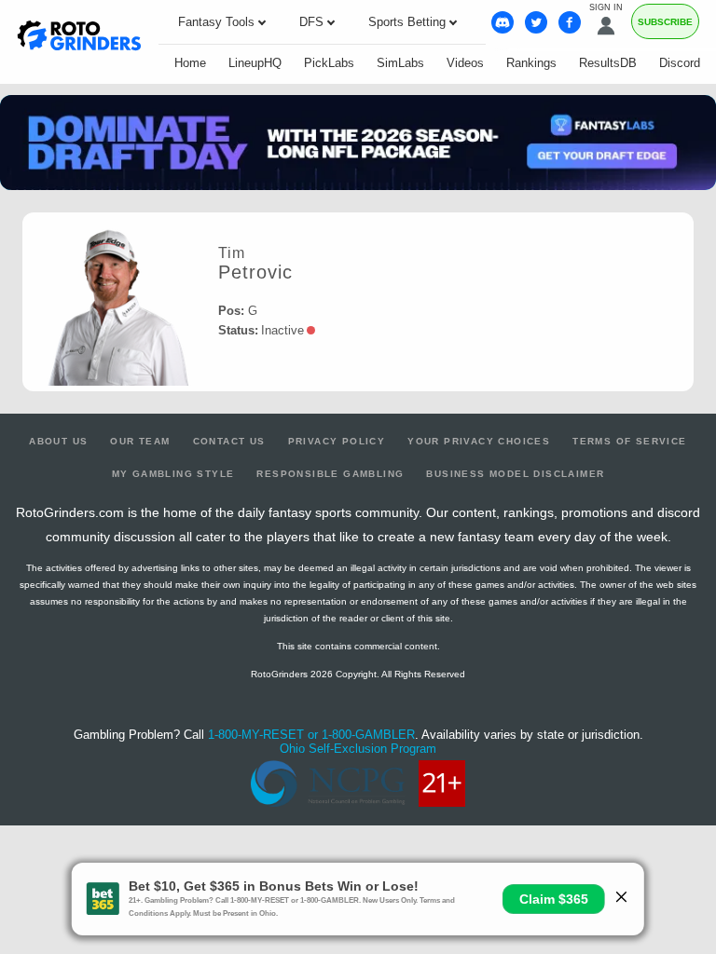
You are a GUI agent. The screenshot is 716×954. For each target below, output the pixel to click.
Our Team (140, 441)
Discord (679, 63)
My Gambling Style (173, 474)
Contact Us (229, 441)
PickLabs (329, 63)
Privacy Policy (337, 441)
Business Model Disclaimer (515, 474)
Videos (465, 63)
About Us (58, 441)
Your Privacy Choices (478, 441)
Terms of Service (629, 441)
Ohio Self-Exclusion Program (358, 749)
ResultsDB (608, 63)
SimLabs (400, 63)
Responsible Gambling (330, 474)
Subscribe (665, 22)
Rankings (531, 63)
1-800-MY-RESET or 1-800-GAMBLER (311, 735)
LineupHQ (255, 63)
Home (190, 63)
